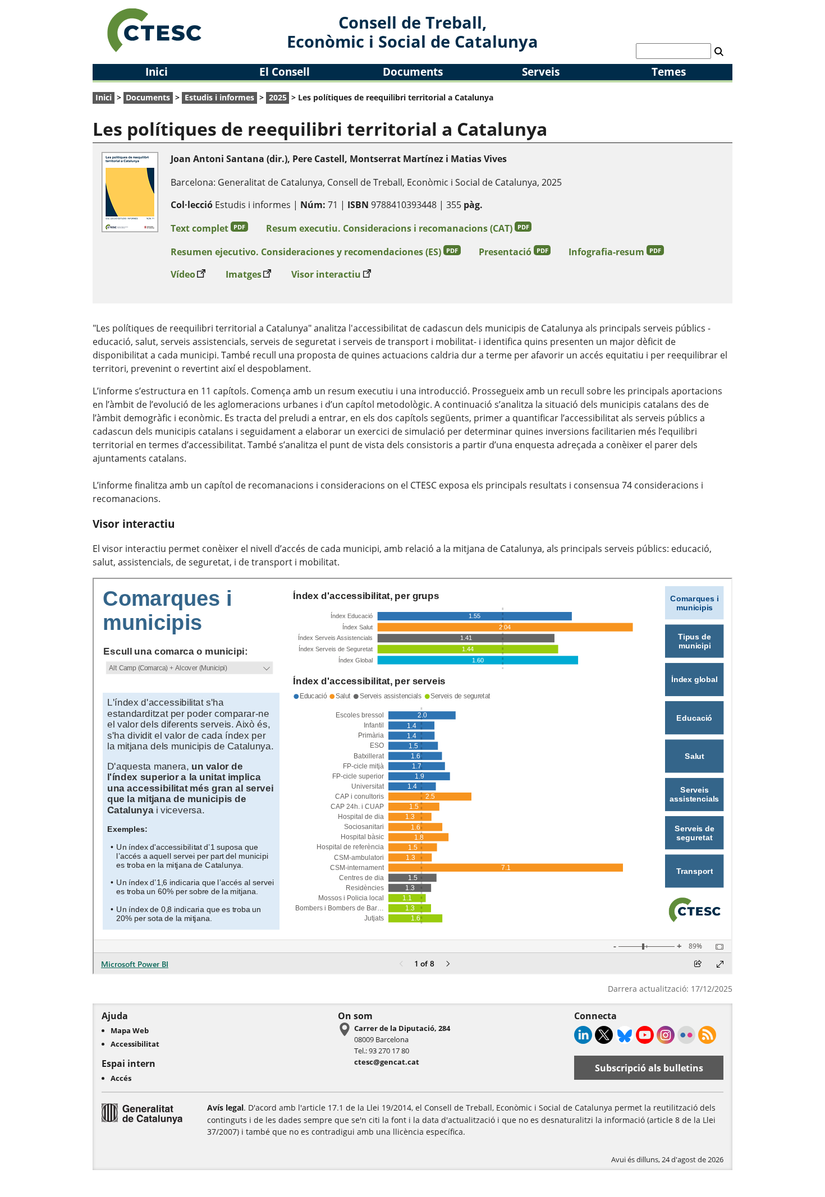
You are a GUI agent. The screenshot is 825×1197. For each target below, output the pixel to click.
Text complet (208, 228)
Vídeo (188, 274)
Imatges (249, 274)
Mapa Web (130, 1030)
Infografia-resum (615, 252)
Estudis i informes (219, 97)
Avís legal (225, 1107)
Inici (156, 71)
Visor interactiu (331, 274)
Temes (669, 71)
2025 (278, 97)
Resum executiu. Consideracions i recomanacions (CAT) (397, 228)
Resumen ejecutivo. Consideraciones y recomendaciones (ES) (314, 252)
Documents (413, 71)
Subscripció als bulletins (649, 1068)
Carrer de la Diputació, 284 (402, 1028)
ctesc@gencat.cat (386, 1062)
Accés (121, 1078)
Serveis (541, 71)
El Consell (284, 71)
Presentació (513, 252)
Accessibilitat (135, 1044)
